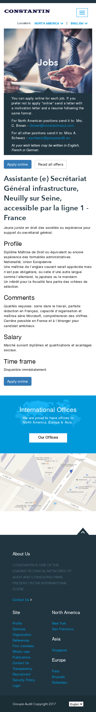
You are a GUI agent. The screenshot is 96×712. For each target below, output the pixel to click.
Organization (22, 634)
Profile (17, 623)
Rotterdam (59, 682)
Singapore (59, 649)
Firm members (23, 645)
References (21, 640)
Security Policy (24, 679)
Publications (22, 657)
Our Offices (48, 438)
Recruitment (21, 674)
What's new (21, 651)
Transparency (23, 668)
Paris (56, 671)
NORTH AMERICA (47, 23)
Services (19, 628)
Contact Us (21, 599)
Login (16, 685)
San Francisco (62, 628)
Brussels (58, 676)
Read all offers (50, 164)
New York (59, 623)
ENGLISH (77, 23)
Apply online (17, 164)
